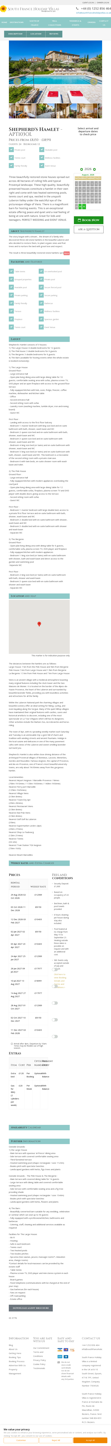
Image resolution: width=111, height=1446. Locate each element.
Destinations (17, 22)
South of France (34, 23)
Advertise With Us (17, 1365)
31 (84, 206)
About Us (13, 1349)
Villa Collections (54, 23)
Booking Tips (15, 1357)
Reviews (53, 33)
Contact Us (104, 23)
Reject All (56, 1440)
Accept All (90, 1440)
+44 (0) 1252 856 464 (96, 8)
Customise (21, 1440)
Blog (11, 1345)
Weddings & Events (75, 23)
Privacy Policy (39, 1360)
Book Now (90, 220)
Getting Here (15, 1353)
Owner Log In (103, 2)
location (35, 33)
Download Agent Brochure (31, 1308)
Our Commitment (41, 1348)
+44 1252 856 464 (90, 1345)
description (15, 33)
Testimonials (39, 1368)
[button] (39, 624)
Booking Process (17, 1361)
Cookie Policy (39, 1364)
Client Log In (88, 2)
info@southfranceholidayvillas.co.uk (93, 12)
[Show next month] (94, 169)
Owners (92, 22)
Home (4, 22)
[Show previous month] (81, 169)
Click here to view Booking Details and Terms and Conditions (60, 981)
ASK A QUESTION (88, 229)
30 (80, 206)
